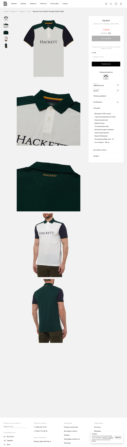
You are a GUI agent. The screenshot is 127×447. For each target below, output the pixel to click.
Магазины (97, 431)
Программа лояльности (72, 439)
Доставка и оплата (70, 431)
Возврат (67, 435)
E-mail (94, 52)
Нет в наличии (106, 38)
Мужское (33, 3)
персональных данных (97, 438)
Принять (118, 437)
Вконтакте (10, 436)
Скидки (65, 3)
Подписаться (106, 64)
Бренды (23, 3)
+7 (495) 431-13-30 (40, 427)
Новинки (14, 3)
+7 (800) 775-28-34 (40, 431)
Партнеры (67, 443)
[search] (111, 3)
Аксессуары (54, 3)
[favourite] (106, 3)
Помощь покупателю (71, 427)
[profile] (120, 3)
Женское (43, 3)
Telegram (10, 440)
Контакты (97, 427)
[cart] (116, 3)
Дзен (8, 444)
